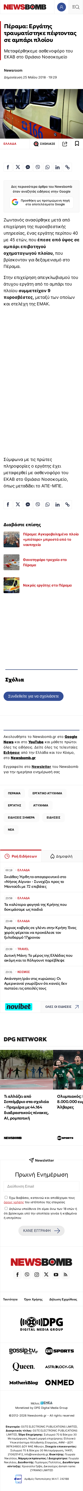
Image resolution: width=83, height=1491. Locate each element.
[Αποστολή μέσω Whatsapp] (47, 167)
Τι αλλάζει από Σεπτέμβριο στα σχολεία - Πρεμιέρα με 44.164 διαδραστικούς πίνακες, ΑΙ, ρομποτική (26, 1107)
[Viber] (27, 1274)
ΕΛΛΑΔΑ (10, 143)
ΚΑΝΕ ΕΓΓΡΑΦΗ (37, 1231)
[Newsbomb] (41, 1262)
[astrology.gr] (59, 1366)
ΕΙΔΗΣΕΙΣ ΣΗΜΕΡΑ (21, 817)
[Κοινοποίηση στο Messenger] (27, 167)
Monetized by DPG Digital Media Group (41, 1407)
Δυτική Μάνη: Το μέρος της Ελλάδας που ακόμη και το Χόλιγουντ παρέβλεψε (38, 958)
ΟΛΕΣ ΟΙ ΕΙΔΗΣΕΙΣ (58, 1006)
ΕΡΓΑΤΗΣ (14, 805)
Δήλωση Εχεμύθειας (63, 1299)
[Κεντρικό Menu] (76, 7)
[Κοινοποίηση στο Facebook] (8, 167)
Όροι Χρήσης (33, 1299)
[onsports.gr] (59, 1350)
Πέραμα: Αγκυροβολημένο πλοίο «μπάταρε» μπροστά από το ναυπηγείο (51, 539)
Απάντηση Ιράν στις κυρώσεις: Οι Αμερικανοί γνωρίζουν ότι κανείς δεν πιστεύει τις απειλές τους (35, 983)
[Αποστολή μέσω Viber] (37, 167)
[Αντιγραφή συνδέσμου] (65, 144)
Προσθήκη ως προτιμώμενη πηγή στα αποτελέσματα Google (45, 202)
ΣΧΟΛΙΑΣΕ (47, 143)
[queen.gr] (23, 1366)
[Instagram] (36, 1274)
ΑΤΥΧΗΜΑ (40, 805)
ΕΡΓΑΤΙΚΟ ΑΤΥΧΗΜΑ (47, 793)
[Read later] (77, 144)
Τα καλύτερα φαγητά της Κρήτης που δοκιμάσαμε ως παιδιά (35, 907)
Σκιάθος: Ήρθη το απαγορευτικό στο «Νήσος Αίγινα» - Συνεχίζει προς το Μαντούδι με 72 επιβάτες (35, 882)
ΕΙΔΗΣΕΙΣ (53, 817)
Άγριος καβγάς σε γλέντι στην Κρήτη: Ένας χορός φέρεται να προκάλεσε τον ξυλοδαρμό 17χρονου (40, 932)
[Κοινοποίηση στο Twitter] (18, 167)
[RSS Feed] (65, 1274)
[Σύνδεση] (61, 7)
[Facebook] (17, 1274)
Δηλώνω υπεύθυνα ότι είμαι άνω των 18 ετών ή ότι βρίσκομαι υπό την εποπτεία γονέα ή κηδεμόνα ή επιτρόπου (40, 1213)
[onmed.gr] (59, 1382)
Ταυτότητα (10, 1299)
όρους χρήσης (14, 1202)
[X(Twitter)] (46, 1274)
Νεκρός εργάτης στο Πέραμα (47, 585)
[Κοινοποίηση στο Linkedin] (57, 167)
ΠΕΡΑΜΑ (14, 793)
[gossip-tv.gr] (23, 1350)
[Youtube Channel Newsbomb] (56, 1274)
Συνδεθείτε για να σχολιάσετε (33, 696)
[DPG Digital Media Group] (41, 1324)
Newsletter (41, 766)
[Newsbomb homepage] (25, 6)
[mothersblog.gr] (23, 1382)
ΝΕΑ (11, 829)
